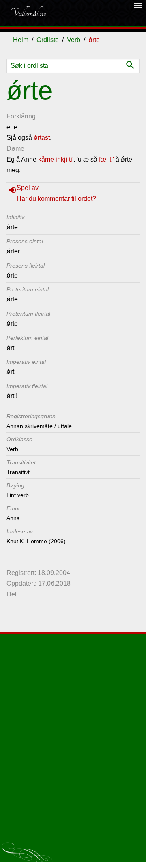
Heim (20, 39)
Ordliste (47, 39)
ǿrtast (42, 137)
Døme (15, 148)
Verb (73, 39)
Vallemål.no (28, 12)
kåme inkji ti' (55, 159)
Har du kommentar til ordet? (56, 198)
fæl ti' (106, 159)
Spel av (28, 187)
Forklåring (21, 116)
